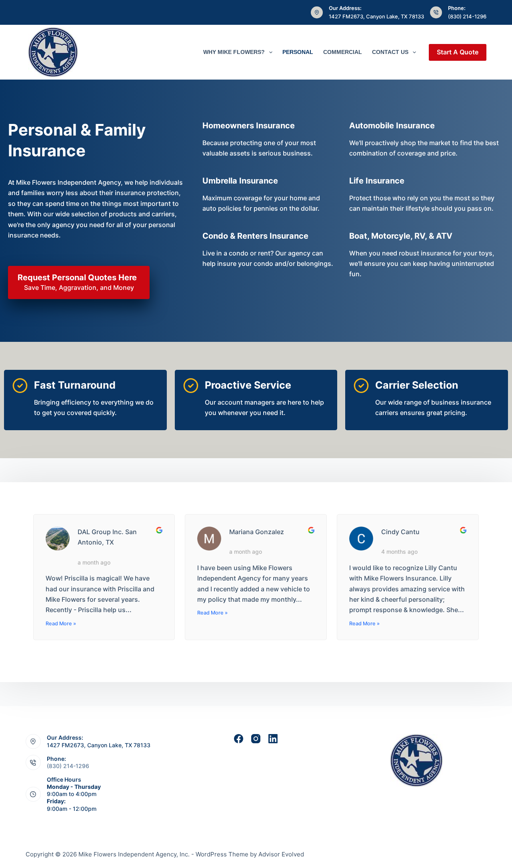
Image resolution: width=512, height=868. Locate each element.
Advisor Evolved (281, 854)
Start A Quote (457, 52)
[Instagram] (255, 738)
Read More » (61, 624)
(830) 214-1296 (467, 16)
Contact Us (390, 52)
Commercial (342, 52)
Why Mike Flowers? (234, 52)
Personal (297, 52)
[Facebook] (238, 738)
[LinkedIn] (273, 738)
